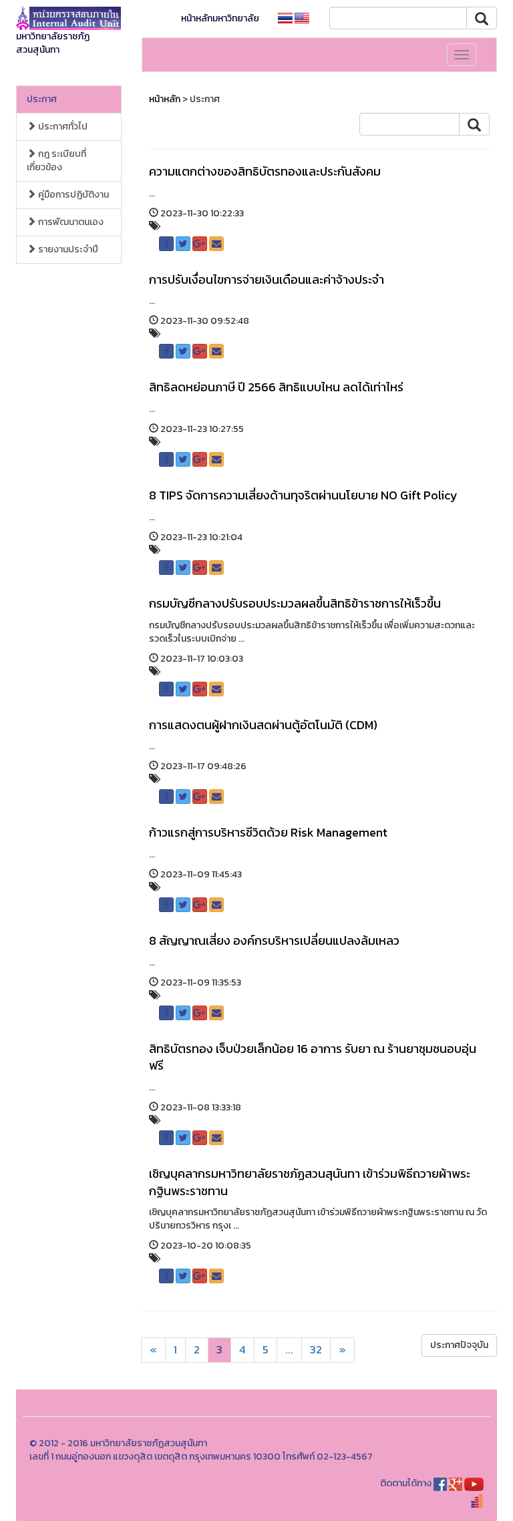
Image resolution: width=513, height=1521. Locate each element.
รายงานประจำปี (67, 249)
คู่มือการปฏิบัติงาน (72, 195)
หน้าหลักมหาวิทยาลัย (220, 18)
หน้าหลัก (164, 99)
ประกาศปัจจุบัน (459, 1345)
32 (316, 1349)
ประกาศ (42, 99)
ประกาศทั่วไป (62, 127)
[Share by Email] (216, 243)
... (289, 1349)
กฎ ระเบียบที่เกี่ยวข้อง (56, 160)
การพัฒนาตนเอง (70, 222)
